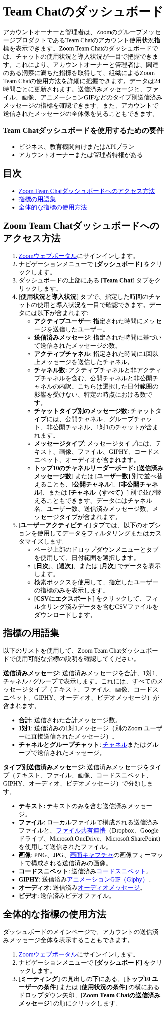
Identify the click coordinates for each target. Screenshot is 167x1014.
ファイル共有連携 (81, 830)
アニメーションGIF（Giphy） (107, 879)
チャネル (115, 744)
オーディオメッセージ (109, 887)
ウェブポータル (55, 256)
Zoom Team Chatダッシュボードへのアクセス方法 (87, 191)
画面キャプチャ (91, 855)
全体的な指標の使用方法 (53, 207)
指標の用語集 (37, 199)
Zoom (26, 256)
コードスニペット (121, 871)
